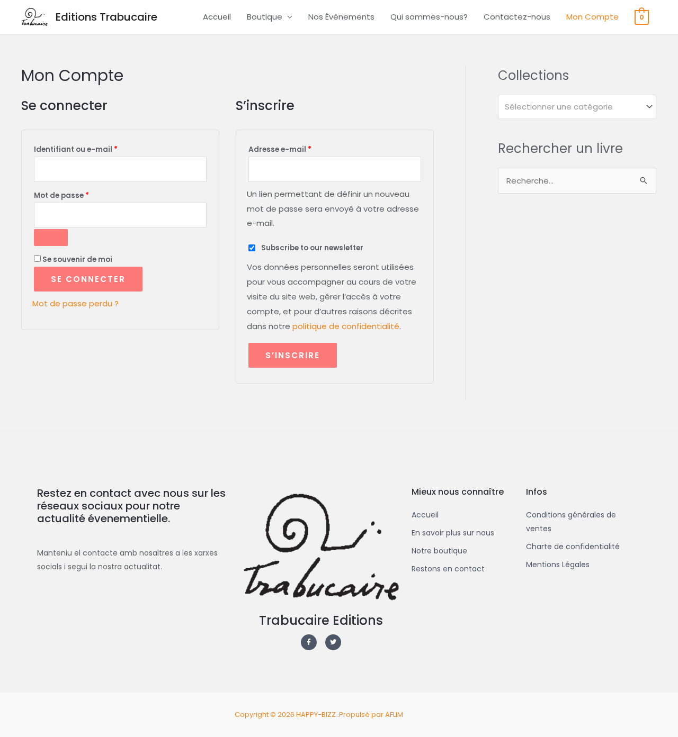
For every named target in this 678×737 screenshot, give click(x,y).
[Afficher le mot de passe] (51, 237)
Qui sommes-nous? (429, 16)
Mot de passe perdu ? (75, 303)
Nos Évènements (341, 16)
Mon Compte (592, 16)
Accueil (217, 16)
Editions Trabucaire (106, 17)
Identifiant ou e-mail (97, 148)
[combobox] (577, 107)
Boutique (264, 16)
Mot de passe (82, 194)
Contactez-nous (517, 16)
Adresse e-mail (301, 148)
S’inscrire (292, 355)
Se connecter (88, 279)
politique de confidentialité (345, 326)
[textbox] (572, 107)
